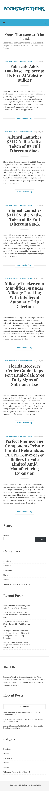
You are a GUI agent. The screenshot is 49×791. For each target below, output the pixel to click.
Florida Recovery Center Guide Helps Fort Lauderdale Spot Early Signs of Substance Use (24, 375)
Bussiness (7, 561)
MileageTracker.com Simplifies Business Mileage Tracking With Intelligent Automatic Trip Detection (24, 295)
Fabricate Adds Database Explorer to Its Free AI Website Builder (24, 73)
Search (6, 536)
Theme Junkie (36, 785)
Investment (7, 570)
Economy (6, 566)
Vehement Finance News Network (18, 61)
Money (6, 580)
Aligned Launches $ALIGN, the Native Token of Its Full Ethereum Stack (24, 143)
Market (6, 575)
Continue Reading (24, 118)
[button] (2, 22)
